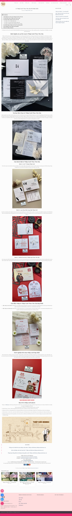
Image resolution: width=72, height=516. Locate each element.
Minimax (7, 404)
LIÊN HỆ (20, 499)
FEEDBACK (21, 505)
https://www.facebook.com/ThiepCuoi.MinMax (29, 456)
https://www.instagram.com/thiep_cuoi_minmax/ (29, 458)
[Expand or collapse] (51, 15)
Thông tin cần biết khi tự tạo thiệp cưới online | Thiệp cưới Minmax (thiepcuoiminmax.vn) (27, 447)
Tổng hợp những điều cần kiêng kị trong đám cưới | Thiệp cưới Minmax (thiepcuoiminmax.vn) (27, 452)
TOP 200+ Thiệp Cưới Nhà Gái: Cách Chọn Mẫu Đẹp (62, 19)
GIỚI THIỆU (21, 497)
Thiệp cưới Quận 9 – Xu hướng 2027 (62, 11)
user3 (31, 10)
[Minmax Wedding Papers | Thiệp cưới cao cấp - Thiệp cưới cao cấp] (6, 3)
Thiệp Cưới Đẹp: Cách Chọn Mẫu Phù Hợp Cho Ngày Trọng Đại (62, 22)
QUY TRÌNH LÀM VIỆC (23, 503)
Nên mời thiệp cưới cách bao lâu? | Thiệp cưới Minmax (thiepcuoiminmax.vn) (27, 450)
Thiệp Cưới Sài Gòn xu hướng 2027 (62, 16)
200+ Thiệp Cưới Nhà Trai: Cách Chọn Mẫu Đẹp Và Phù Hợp (62, 14)
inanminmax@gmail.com (28, 460)
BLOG (20, 501)
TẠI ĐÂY (32, 400)
